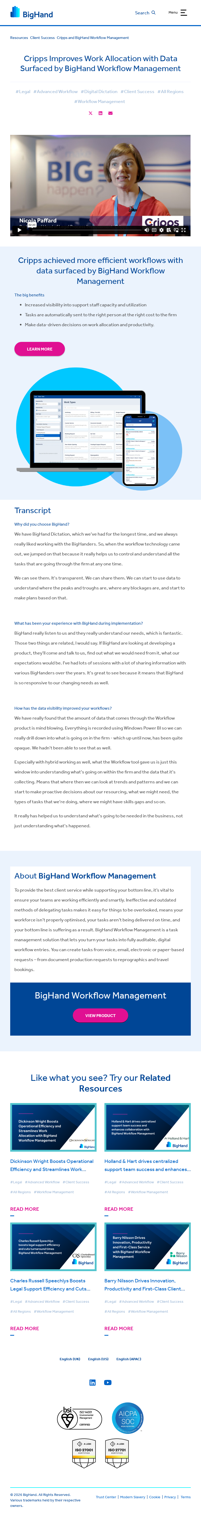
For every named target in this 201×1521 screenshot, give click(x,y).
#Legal (22, 91)
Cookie (154, 1497)
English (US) (98, 1359)
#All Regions (170, 91)
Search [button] (142, 12)
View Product (100, 1015)
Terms (186, 1497)
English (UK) (70, 1359)
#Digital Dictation (99, 91)
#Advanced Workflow (55, 91)
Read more (24, 1209)
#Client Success (137, 91)
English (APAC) (128, 1359)
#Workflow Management (99, 101)
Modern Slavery (132, 1497)
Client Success (42, 37)
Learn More (39, 349)
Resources (19, 37)
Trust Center (106, 1497)
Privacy (170, 1497)
